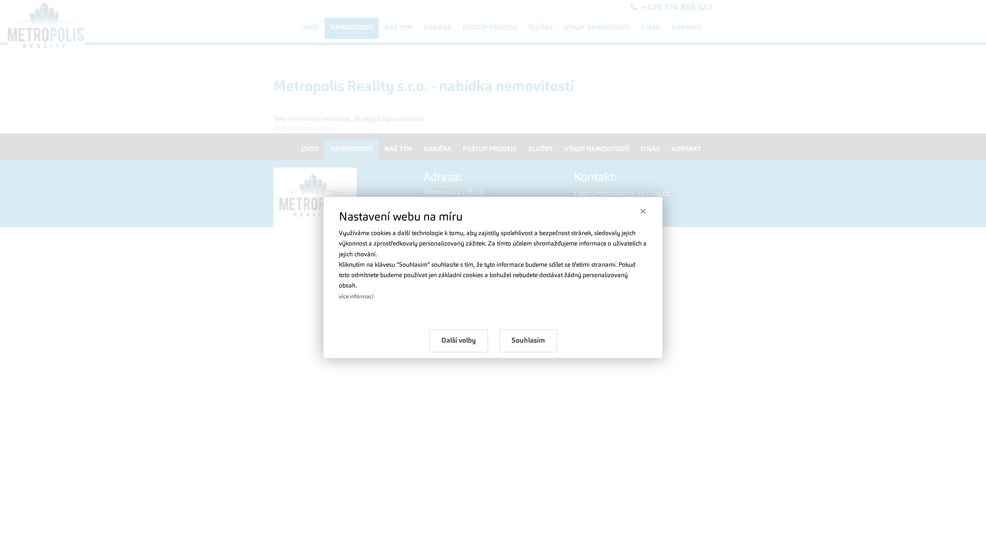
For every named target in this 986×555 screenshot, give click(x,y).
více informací (356, 296)
